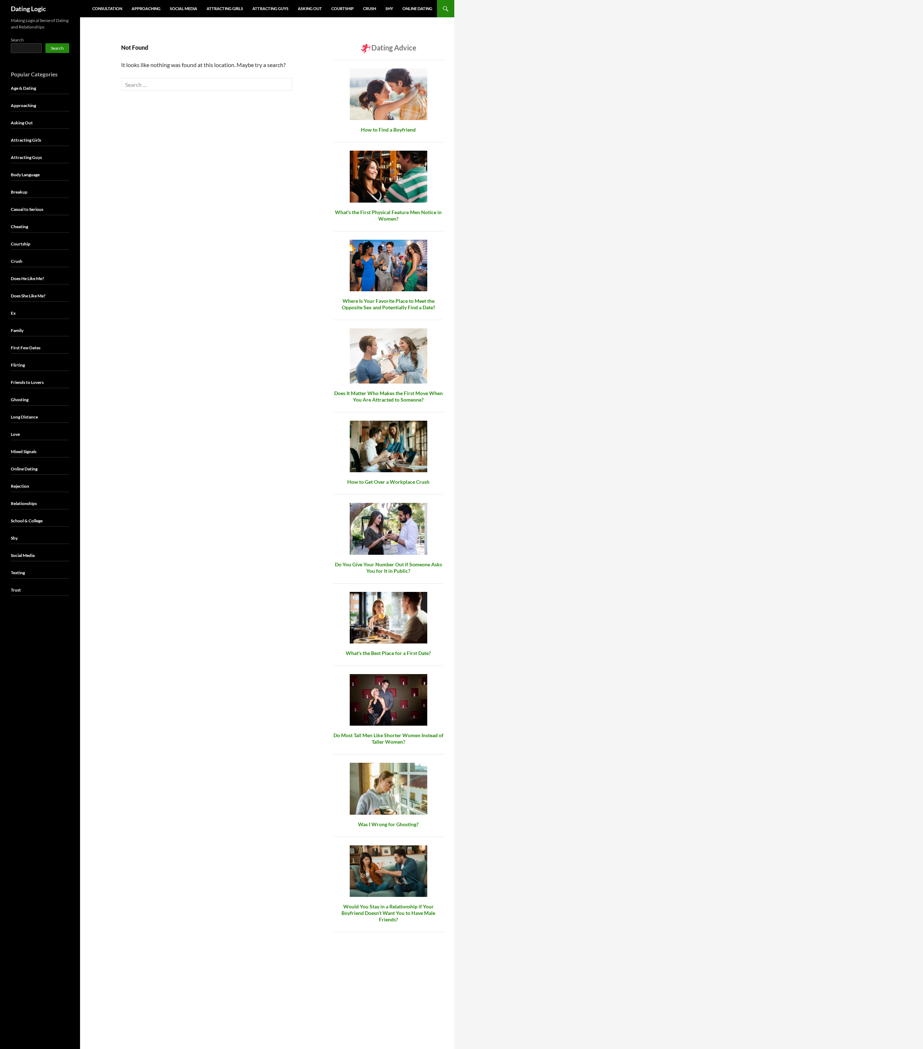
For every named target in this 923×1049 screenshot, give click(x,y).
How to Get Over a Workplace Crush (388, 482)
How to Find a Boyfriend (388, 130)
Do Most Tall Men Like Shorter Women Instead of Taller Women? (388, 738)
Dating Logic (28, 9)
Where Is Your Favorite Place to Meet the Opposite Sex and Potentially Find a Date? (388, 304)
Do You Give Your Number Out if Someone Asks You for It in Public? (388, 567)
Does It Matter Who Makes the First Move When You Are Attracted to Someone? (388, 396)
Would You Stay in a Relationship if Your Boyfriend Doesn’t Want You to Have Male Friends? (388, 912)
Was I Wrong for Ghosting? (388, 824)
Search (17, 40)
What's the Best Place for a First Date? (388, 653)
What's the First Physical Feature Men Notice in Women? (388, 215)
